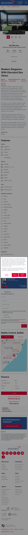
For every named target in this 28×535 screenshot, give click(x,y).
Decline (15, 274)
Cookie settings (6, 275)
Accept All (22, 275)
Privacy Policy (9, 266)
